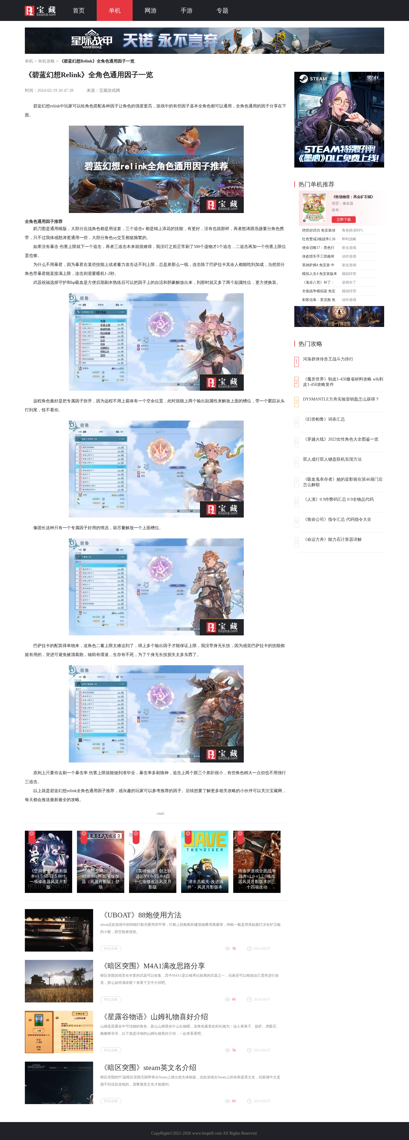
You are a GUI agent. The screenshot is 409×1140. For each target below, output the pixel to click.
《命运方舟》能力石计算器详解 (332, 539)
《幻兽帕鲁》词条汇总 (324, 419)
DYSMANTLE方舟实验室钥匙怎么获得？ (341, 399)
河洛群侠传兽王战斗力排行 (328, 359)
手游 (187, 10)
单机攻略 (46, 61)
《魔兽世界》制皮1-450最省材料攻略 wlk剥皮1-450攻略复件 (343, 382)
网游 (151, 10)
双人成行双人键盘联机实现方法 (332, 459)
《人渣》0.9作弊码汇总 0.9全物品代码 (338, 499)
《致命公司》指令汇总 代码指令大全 (337, 519)
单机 (115, 10)
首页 (79, 10)
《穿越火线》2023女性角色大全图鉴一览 (340, 439)
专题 (222, 10)
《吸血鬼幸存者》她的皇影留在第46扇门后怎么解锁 (343, 482)
